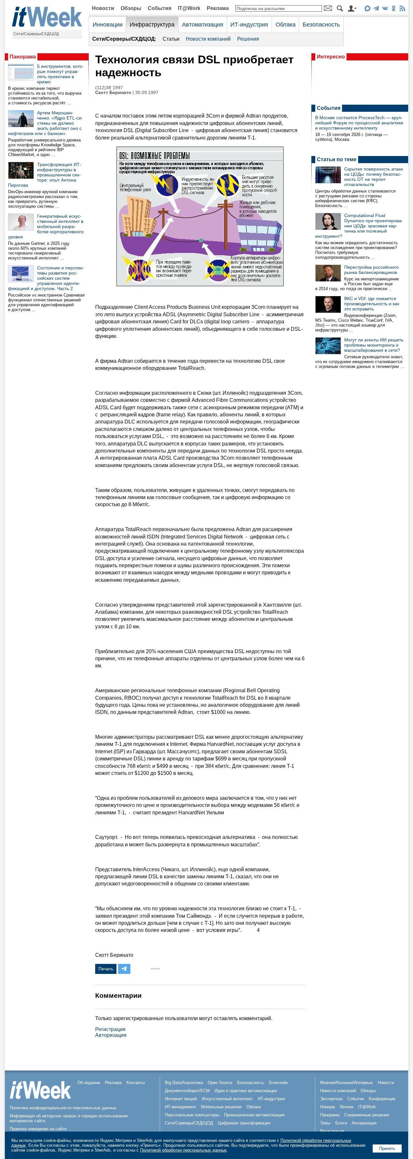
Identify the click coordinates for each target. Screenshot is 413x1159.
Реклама (218, 8)
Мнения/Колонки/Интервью (346, 1082)
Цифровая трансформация (244, 1123)
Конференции (382, 1098)
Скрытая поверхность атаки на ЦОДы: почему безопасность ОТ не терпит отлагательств (373, 176)
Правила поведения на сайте (38, 1128)
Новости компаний (208, 39)
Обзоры (131, 8)
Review (346, 1106)
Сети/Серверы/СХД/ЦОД (36, 34)
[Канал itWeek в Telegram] (376, 9)
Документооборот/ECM (187, 1090)
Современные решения (366, 1114)
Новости (103, 8)
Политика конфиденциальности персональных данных (63, 1107)
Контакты (135, 1082)
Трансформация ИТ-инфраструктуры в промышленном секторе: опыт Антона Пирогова (44, 175)
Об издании (88, 1082)
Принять (387, 1148)
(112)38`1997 (109, 87)
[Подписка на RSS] (402, 9)
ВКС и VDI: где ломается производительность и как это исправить (371, 303)
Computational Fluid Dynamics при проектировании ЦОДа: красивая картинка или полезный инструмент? (359, 226)
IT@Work (189, 8)
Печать (105, 968)
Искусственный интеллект (227, 1098)
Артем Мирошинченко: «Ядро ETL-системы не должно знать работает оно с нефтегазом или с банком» (45, 123)
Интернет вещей (181, 1098)
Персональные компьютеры (192, 1114)
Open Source (220, 1082)
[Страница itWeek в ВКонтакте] (384, 9)
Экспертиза (331, 1098)
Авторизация (110, 1035)
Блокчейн (278, 1082)
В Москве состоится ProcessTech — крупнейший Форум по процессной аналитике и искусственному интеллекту (359, 123)
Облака (286, 24)
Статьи (171, 39)
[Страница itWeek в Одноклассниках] (393, 9)
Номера (327, 1106)
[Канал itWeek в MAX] (367, 9)
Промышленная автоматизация (254, 1114)
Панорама (23, 56)
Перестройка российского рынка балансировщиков (371, 270)
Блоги (341, 1123)
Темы (325, 1123)
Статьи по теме (337, 159)
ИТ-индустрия (249, 24)
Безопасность (321, 24)
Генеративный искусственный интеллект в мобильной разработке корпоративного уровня (46, 226)
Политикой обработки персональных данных (183, 1150)
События (159, 8)
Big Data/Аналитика (184, 1082)
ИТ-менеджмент (180, 1106)
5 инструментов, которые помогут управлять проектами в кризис (60, 74)
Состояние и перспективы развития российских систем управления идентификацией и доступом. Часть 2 (46, 278)
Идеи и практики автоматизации (246, 1090)
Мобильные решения (221, 1106)
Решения (248, 39)
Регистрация (110, 1029)
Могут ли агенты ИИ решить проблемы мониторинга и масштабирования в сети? (373, 345)
